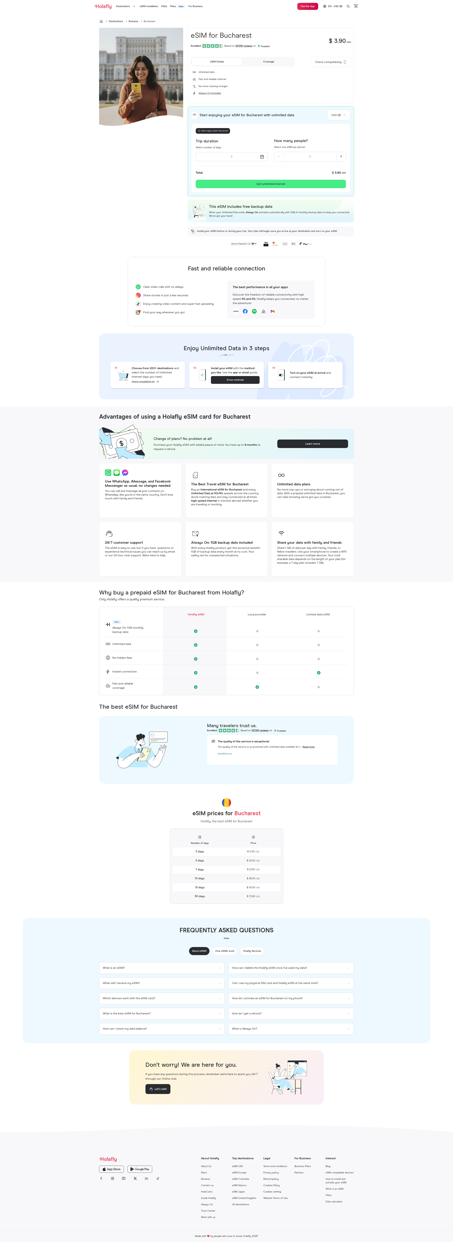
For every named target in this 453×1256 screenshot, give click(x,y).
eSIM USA (237, 1166)
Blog (328, 1166)
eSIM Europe (239, 1172)
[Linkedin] (146, 1178)
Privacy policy (271, 1172)
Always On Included (210, 93)
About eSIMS (199, 951)
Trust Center (208, 1211)
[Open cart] (356, 6)
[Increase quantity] (341, 156)
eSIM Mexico (239, 1185)
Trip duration (207, 141)
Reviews (205, 1179)
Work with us (208, 1217)
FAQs (329, 1195)
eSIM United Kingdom (244, 1198)
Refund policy (271, 1179)
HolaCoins (207, 1192)
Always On (207, 1204)
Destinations (123, 6)
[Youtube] (124, 1178)
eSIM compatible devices (340, 1172)
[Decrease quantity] (279, 156)
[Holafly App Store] (111, 1169)
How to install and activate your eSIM (336, 1181)
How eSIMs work (224, 951)
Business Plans (302, 1166)
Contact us (207, 1185)
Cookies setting (272, 1192)
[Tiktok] (158, 1178)
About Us (206, 1166)
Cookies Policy (271, 1185)
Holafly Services (252, 951)
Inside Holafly (208, 1198)
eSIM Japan (238, 1192)
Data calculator (334, 1201)
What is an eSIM (334, 1189)
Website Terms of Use (275, 1198)
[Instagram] (112, 1178)
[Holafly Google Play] (139, 1169)
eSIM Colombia (240, 1179)
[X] (135, 1178)
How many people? (291, 141)
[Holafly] (129, 1159)
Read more (309, 747)
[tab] (216, 62)
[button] (348, 6)
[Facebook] (101, 1178)
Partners (299, 1172)
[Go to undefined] (101, 21)
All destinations (240, 1204)
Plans (204, 1172)
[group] (162, 968)
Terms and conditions (275, 1166)
